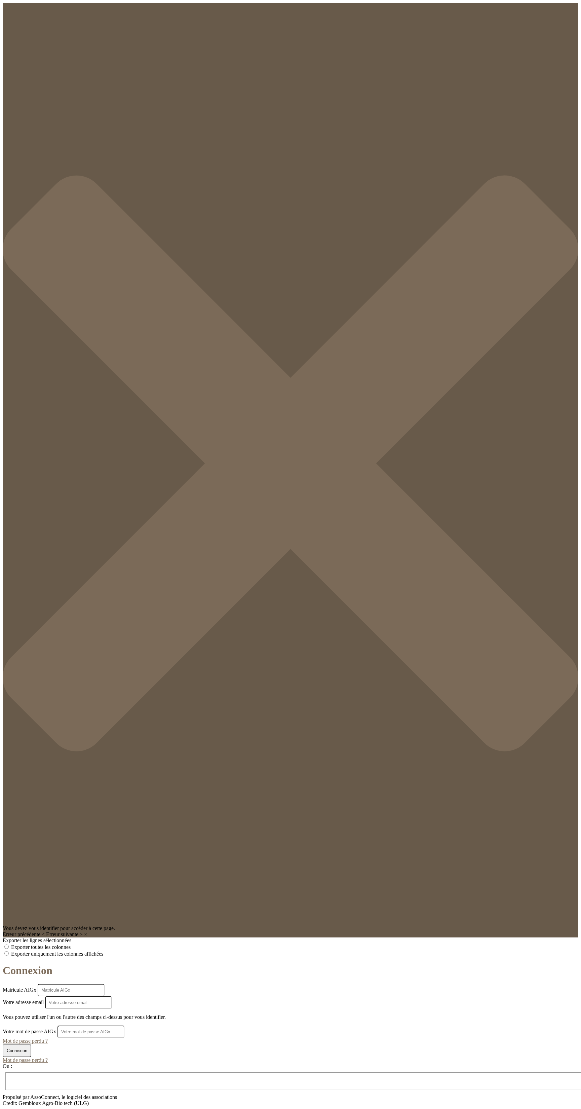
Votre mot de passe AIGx (29, 1031)
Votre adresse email (24, 1002)
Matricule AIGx (20, 990)
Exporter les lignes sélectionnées (37, 940)
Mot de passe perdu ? (25, 1041)
